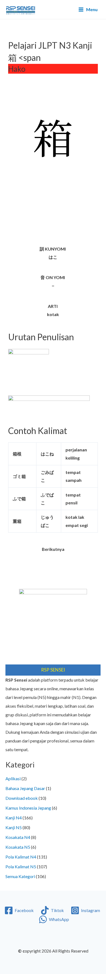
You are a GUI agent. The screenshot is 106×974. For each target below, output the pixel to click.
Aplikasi (13, 778)
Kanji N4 (13, 817)
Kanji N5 (13, 827)
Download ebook (21, 798)
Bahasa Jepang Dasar (25, 788)
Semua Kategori (20, 876)
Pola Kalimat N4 (20, 856)
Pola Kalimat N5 (20, 866)
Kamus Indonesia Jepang (28, 807)
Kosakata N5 (17, 847)
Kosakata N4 (17, 837)
